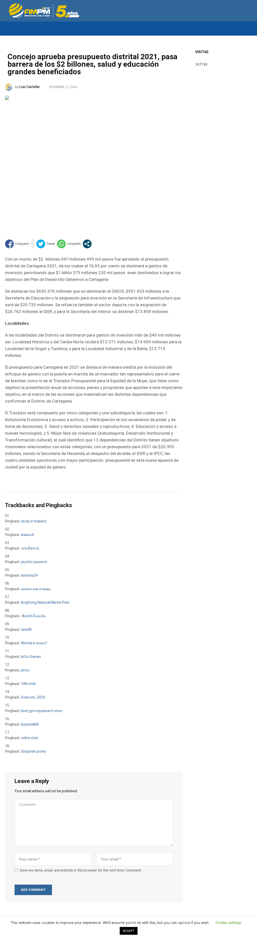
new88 (26, 629)
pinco (25, 670)
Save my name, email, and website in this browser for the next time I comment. (81, 870)
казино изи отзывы (36, 589)
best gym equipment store (41, 711)
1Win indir (28, 683)
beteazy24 (29, 575)
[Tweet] (45, 244)
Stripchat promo (33, 751)
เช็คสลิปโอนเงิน (33, 616)
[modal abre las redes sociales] (87, 244)
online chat (29, 738)
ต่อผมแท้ (27, 534)
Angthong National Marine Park (45, 602)
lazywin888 (30, 724)
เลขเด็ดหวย (30, 548)
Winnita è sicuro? (34, 643)
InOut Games (31, 656)
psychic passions (34, 562)
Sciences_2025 (33, 697)
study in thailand (33, 521)
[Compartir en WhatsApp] (69, 244)
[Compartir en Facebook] (17, 244)
